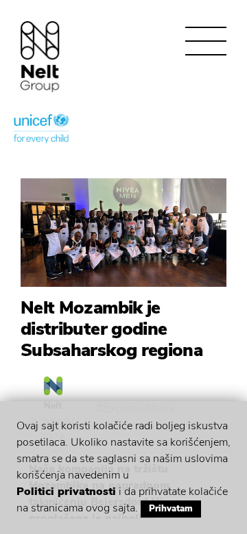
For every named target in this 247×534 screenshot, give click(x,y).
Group (40, 56)
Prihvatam (171, 509)
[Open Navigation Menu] (206, 41)
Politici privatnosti (66, 491)
